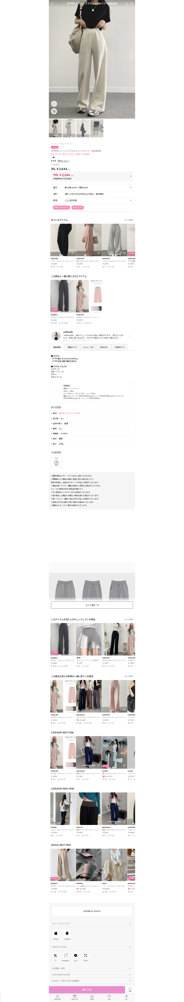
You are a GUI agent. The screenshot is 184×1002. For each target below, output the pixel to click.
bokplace (54, 315)
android (67, 939)
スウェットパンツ (65, 144)
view (129, 336)
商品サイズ (72, 347)
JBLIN (78, 658)
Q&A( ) (103, 347)
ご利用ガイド (119, 347)
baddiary (79, 883)
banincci (79, 827)
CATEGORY (57, 999)
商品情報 (57, 347)
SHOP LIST (74, 999)
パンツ (53, 144)
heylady (54, 827)
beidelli (105, 771)
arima (104, 883)
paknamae (80, 715)
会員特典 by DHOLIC (92, 911)
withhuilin (54, 259)
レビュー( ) (88, 347)
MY (126, 999)
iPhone (56, 939)
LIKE (109, 999)
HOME (92, 999)
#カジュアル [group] (78, 207)
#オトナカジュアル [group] (61, 207)
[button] (131, 56)
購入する (87, 989)
